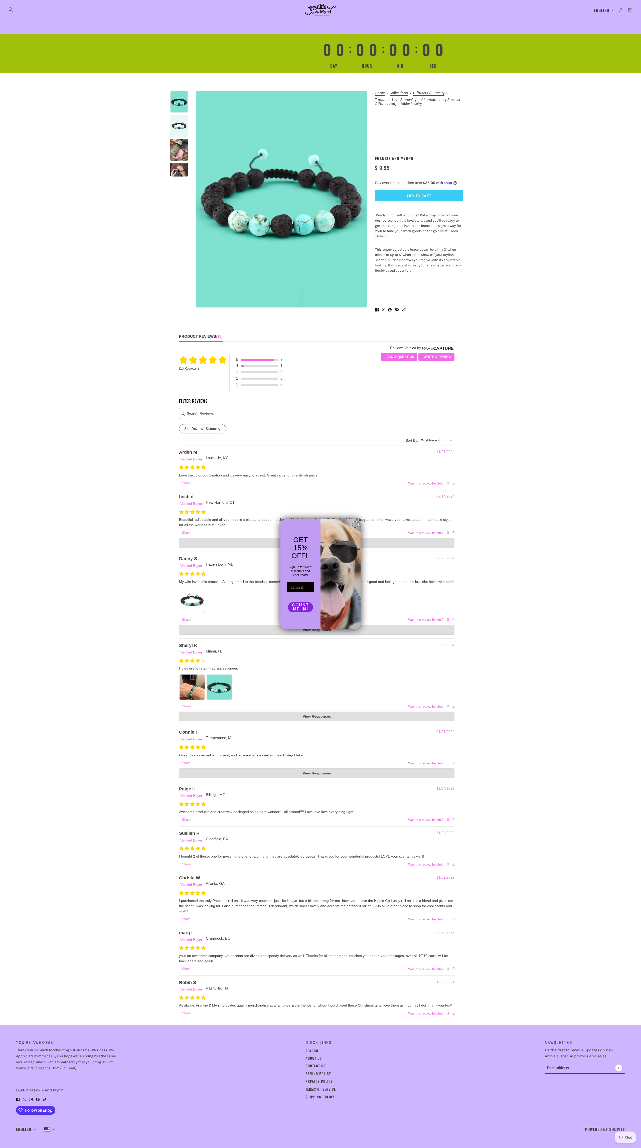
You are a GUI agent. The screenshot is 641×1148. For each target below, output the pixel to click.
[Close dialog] (355, 525)
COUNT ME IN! (300, 607)
